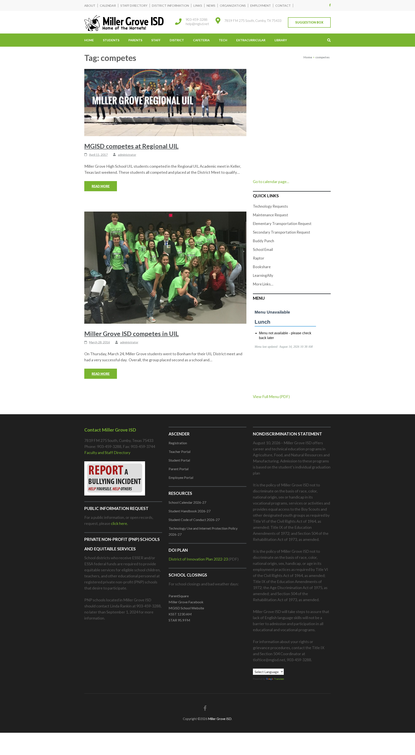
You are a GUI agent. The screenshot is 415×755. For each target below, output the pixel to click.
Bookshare (262, 266)
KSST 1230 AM (180, 614)
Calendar (108, 5)
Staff (156, 40)
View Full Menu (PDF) (271, 396)
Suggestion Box (309, 22)
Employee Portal (181, 477)
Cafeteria (201, 40)
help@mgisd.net (197, 24)
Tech (223, 40)
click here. (119, 523)
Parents (135, 40)
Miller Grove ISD (219, 719)
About (89, 5)
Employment (260, 5)
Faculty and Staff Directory (107, 452)
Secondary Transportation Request (281, 232)
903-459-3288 (196, 19)
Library (281, 40)
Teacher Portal (179, 451)
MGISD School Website (186, 608)
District (177, 40)
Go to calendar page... (271, 181)
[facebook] (330, 5)
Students (111, 40)
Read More (101, 186)
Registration (178, 443)
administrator (127, 154)
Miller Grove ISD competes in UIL (131, 333)
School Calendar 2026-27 (187, 502)
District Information (170, 5)
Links (197, 5)
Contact (283, 5)
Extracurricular (250, 40)
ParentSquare (179, 596)
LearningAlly (263, 275)
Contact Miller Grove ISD (110, 429)
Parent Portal (178, 469)
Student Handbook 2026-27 (190, 511)
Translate (279, 679)
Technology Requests (270, 206)
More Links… (263, 284)
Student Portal (179, 460)
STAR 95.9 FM (179, 620)
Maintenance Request (270, 215)
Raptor (258, 258)
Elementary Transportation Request (282, 223)
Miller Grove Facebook (186, 602)
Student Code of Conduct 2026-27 (194, 520)
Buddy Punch (263, 241)
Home (89, 40)
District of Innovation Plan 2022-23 (198, 559)
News (211, 5)
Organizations (233, 5)
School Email (263, 249)
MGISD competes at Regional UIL (131, 146)
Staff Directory (133, 5)
